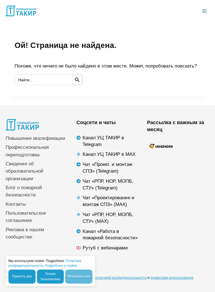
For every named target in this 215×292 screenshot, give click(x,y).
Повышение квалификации (35, 138)
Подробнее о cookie (61, 266)
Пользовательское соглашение (26, 216)
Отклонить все (78, 276)
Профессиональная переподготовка (27, 151)
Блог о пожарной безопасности (24, 191)
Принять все (22, 276)
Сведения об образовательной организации (24, 171)
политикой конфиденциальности (120, 278)
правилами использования (171, 278)
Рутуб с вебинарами (105, 248)
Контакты (16, 204)
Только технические (50, 276)
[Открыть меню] (204, 11)
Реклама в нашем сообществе (25, 233)
